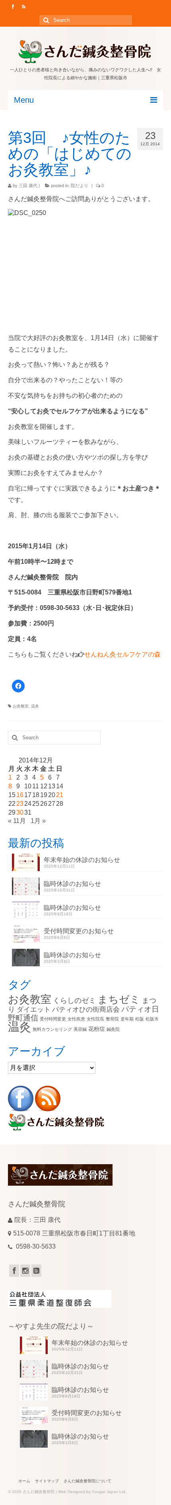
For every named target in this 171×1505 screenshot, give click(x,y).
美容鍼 (80, 1029)
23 (19, 803)
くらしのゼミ (74, 1000)
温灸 (35, 706)
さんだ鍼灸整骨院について (87, 1481)
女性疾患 (76, 1018)
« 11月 (17, 820)
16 (19, 795)
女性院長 (95, 1018)
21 (59, 795)
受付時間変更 (53, 1018)
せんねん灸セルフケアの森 (122, 654)
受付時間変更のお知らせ (79, 931)
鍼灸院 (113, 1029)
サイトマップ (47, 1481)
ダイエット (34, 1009)
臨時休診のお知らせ (72, 883)
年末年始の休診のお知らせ (82, 859)
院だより (79, 185)
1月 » (38, 820)
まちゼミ (118, 999)
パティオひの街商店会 (86, 1009)
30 (19, 812)
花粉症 (96, 1029)
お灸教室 (21, 706)
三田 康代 (28, 185)
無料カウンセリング (52, 1029)
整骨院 (112, 1018)
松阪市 (152, 1018)
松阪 (139, 1018)
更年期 (127, 1018)
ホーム (24, 1481)
